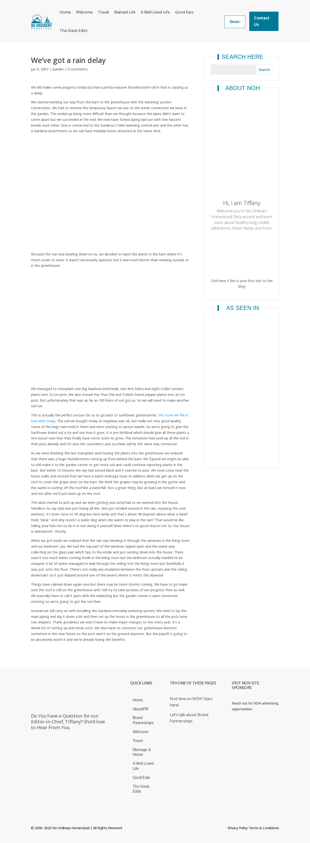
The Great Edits (73, 30)
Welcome (84, 12)
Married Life (124, 12)
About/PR (141, 709)
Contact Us (261, 21)
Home (65, 12)
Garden (58, 69)
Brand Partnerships (143, 720)
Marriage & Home (142, 752)
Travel (103, 12)
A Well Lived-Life (155, 12)
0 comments (78, 69)
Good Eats (184, 12)
